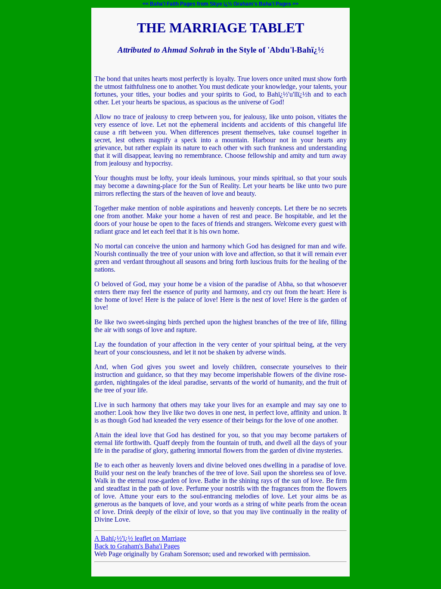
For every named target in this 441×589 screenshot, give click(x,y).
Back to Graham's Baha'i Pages (137, 546)
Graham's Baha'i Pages (262, 4)
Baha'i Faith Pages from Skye (186, 4)
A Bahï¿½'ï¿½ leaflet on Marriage (140, 538)
